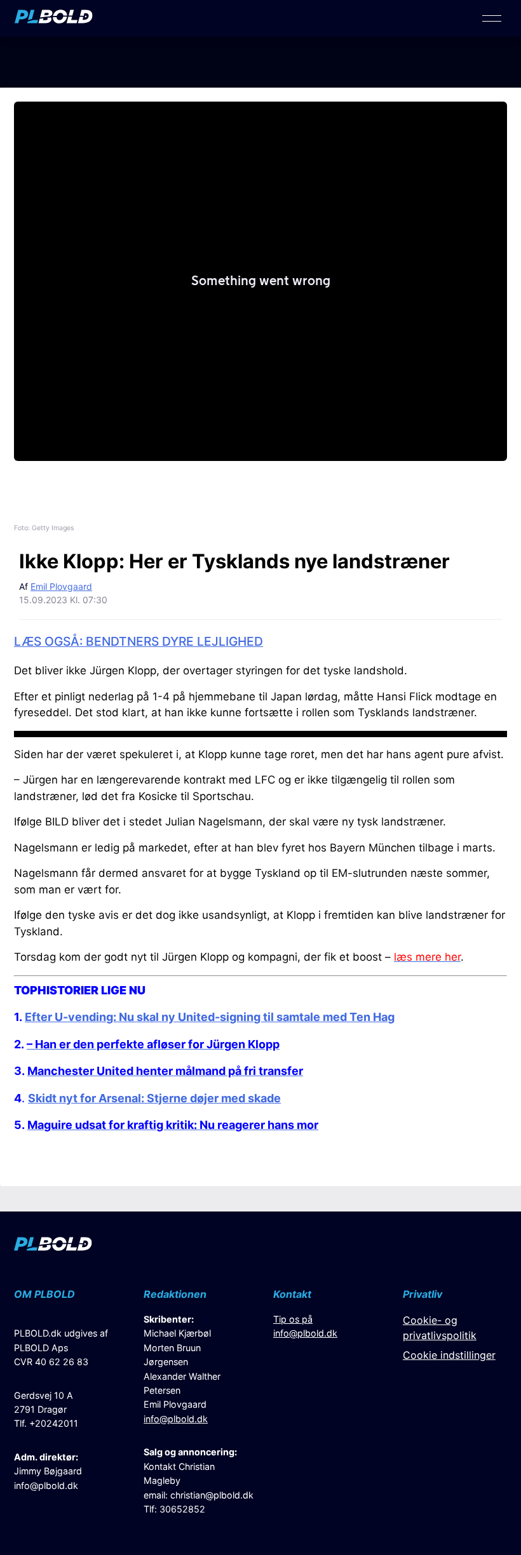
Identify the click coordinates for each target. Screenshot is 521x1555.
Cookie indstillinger (449, 1355)
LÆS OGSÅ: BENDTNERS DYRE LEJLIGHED (138, 641)
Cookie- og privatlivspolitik (440, 1328)
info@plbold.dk (46, 1485)
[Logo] (54, 19)
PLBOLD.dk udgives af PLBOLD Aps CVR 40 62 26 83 (61, 1347)
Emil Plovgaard (61, 586)
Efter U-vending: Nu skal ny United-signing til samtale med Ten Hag (210, 1017)
